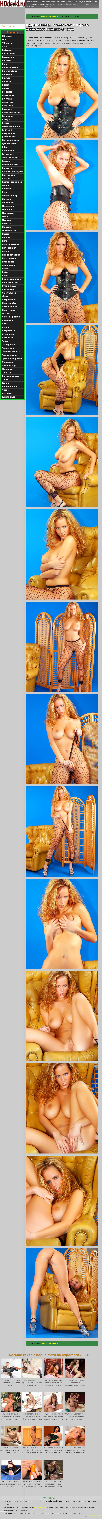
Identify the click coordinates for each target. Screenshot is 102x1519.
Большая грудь (10, 68)
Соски (5, 327)
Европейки (8, 151)
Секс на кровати (11, 317)
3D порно (7, 36)
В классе (6, 81)
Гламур (6, 120)
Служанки (7, 320)
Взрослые (7, 106)
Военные (7, 109)
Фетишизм (7, 369)
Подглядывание (10, 244)
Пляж (5, 241)
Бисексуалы (8, 54)
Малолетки (8, 206)
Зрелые (6, 161)
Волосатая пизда (11, 113)
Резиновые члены (11, 279)
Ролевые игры (10, 283)
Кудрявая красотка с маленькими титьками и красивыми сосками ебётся (53, 1418)
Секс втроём (9, 303)
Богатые (6, 61)
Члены (5, 390)
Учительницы (9, 366)
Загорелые (8, 154)
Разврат (6, 276)
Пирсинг (6, 237)
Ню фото (7, 227)
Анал (4, 47)
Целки (5, 383)
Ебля (4, 147)
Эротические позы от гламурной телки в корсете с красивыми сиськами (32, 1451)
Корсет (6, 179)
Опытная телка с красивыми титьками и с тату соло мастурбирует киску (10, 1451)
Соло (5, 324)
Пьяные (6, 269)
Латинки (6, 199)
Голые (5, 123)
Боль (4, 64)
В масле (6, 85)
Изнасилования (10, 165)
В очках (6, 88)
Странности (8, 334)
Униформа (7, 362)
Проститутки (9, 258)
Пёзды (5, 234)
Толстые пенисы (11, 352)
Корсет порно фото (50, 16)
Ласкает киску (9, 196)
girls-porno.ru (39, 1507)
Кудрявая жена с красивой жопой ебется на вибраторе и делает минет (32, 1418)
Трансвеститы (9, 355)
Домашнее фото (11, 140)
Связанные (8, 289)
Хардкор (6, 373)
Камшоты (7, 168)
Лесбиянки (8, 203)
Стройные (7, 338)
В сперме (7, 92)
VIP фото (7, 43)
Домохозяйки (9, 144)
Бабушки (7, 50)
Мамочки (7, 210)
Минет (5, 217)
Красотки (7, 189)
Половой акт (9, 248)
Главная (12, 32)
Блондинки (8, 57)
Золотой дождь (10, 158)
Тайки (5, 341)
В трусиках (8, 95)
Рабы (5, 272)
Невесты (6, 224)
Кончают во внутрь (12, 172)
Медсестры (8, 213)
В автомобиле (9, 71)
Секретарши (9, 300)
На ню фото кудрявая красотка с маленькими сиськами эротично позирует (75, 1384)
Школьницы (8, 397)
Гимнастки (7, 116)
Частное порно (10, 387)
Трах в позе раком (12, 359)
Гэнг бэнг (7, 130)
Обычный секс (10, 231)
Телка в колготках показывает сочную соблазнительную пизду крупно (53, 1485)
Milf (4, 40)
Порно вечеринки (11, 255)
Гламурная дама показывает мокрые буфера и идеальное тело (10, 1418)
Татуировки (8, 345)
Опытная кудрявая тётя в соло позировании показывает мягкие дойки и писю (75, 1418)
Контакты (48, 1498)
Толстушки (8, 348)
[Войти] (12, 15)
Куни (4, 192)
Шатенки (7, 393)
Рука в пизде (9, 286)
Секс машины (9, 307)
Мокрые (6, 220)
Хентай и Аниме (10, 376)
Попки (5, 251)
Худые (5, 380)
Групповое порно (11, 127)
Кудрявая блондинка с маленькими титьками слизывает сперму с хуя (75, 1451)
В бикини (7, 75)
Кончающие (8, 175)
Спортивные (8, 331)
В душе (6, 78)
